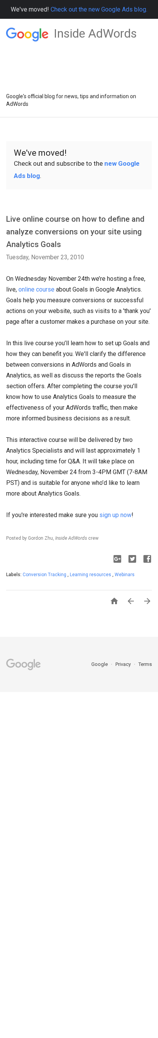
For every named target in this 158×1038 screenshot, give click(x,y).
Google (100, 664)
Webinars (125, 574)
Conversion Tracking (45, 574)
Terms (145, 664)
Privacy (123, 664)
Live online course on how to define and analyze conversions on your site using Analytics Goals (75, 231)
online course (36, 289)
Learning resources (91, 574)
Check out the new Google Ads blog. (99, 9)
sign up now (115, 515)
